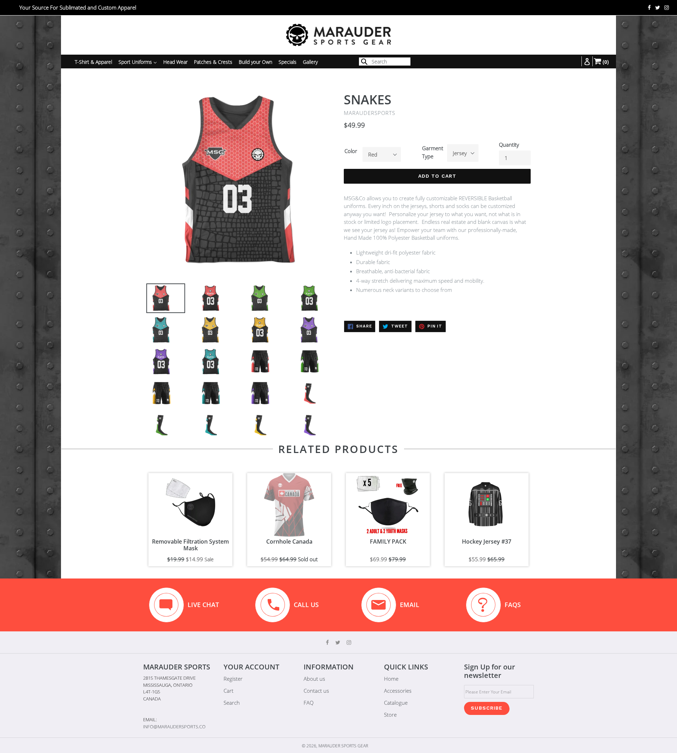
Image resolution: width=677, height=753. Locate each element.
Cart (228, 690)
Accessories (397, 690)
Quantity (509, 144)
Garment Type (432, 152)
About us (314, 678)
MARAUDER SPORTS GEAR (343, 746)
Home (391, 678)
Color (350, 150)
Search (232, 702)
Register (233, 678)
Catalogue (396, 702)
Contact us (316, 690)
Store (390, 714)
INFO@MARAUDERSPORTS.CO (174, 726)
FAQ (308, 702)
